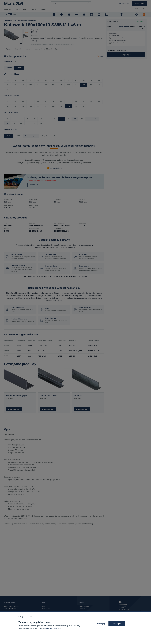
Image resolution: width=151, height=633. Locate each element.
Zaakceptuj (117, 624)
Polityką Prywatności (53, 628)
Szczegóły (101, 624)
